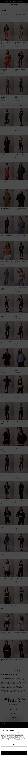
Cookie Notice (18, 739)
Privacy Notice (4, 740)
